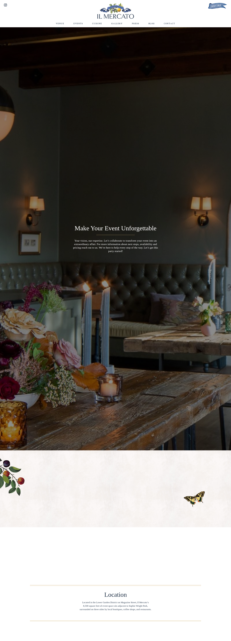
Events (78, 24)
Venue (60, 24)
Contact (169, 24)
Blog (152, 24)
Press (135, 24)
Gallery (117, 24)
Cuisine (97, 24)
